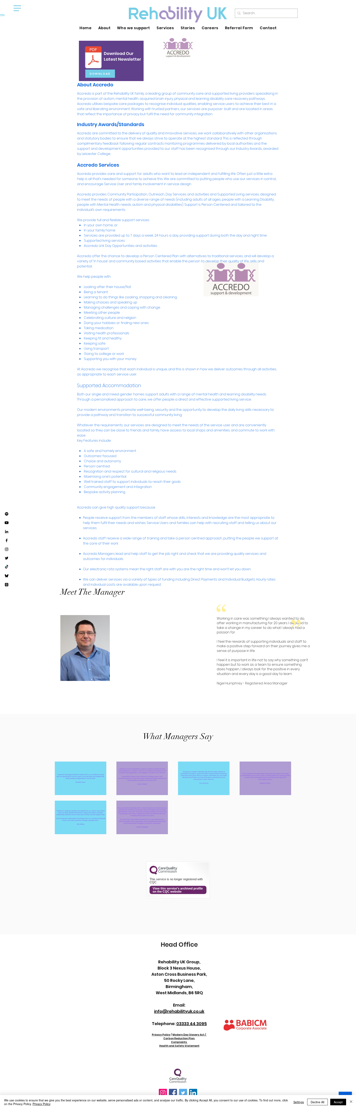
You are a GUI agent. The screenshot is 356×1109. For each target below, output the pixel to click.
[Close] (351, 1102)
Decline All (317, 1102)
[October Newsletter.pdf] (93, 57)
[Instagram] (6, 549)
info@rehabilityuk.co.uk (179, 1011)
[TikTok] (6, 567)
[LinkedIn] (6, 531)
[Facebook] (6, 540)
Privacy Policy (41, 1104)
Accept (338, 1102)
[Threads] (6, 584)
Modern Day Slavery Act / (189, 1034)
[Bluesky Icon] (6, 576)
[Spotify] (6, 514)
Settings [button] (298, 1102)
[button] (17, 8)
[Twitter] (6, 558)
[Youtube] (6, 522)
